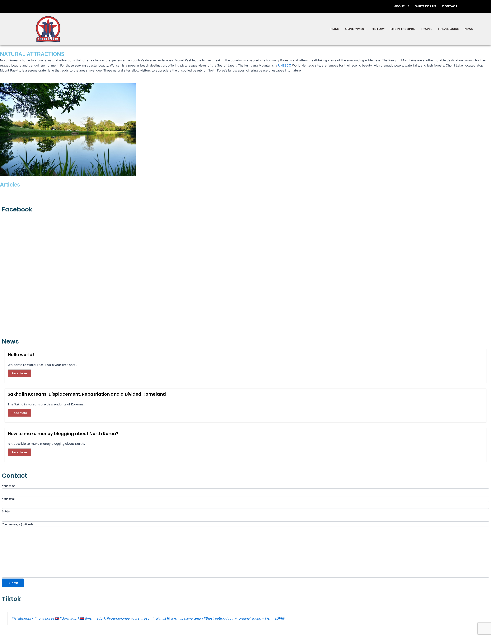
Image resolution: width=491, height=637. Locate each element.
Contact (449, 6)
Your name (8, 485)
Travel (426, 29)
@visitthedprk (23, 618)
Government (355, 29)
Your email (8, 498)
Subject (7, 511)
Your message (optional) (17, 524)
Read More (19, 373)
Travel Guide (448, 29)
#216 (166, 618)
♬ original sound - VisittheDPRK (259, 618)
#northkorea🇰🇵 (47, 618)
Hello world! (21, 355)
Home (334, 29)
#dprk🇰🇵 (77, 618)
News (469, 29)
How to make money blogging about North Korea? (63, 434)
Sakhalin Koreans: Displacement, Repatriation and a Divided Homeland (87, 394)
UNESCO (284, 65)
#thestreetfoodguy (218, 618)
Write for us (425, 6)
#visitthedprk (95, 618)
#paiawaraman (191, 618)
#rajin (156, 618)
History (378, 29)
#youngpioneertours (123, 618)
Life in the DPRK (402, 29)
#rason (146, 618)
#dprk (64, 618)
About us (401, 6)
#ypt (174, 618)
